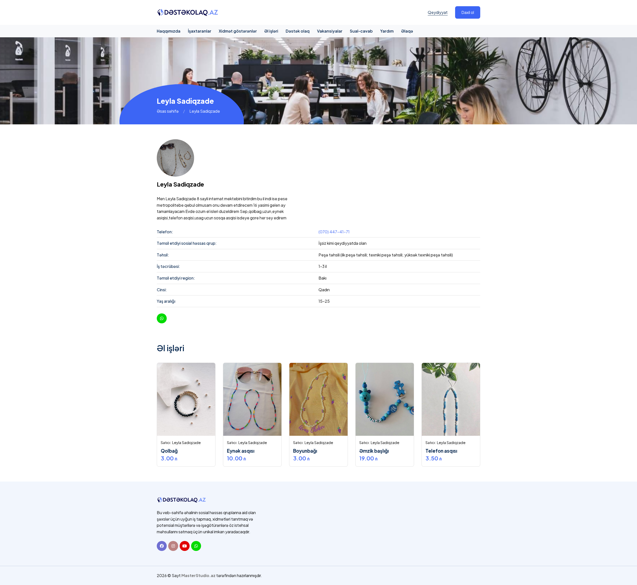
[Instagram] (173, 546)
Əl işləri (271, 31)
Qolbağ (169, 451)
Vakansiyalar (329, 31)
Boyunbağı (305, 451)
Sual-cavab (361, 31)
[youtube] (162, 318)
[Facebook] (162, 546)
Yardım (387, 31)
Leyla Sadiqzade (186, 442)
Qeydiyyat (438, 12)
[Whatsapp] (196, 546)
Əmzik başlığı (374, 451)
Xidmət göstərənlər (238, 31)
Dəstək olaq (298, 31)
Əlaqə (407, 31)
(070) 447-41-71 (334, 231)
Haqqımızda (168, 31)
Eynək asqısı (240, 451)
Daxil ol (467, 12)
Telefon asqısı (441, 451)
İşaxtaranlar (199, 31)
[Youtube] (185, 546)
